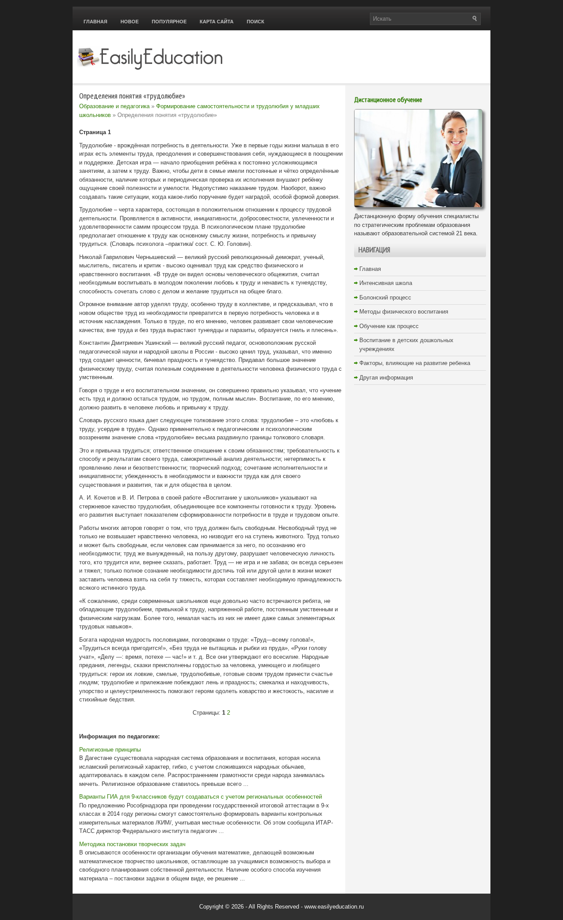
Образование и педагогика (114, 106)
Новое (130, 21)
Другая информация (386, 377)
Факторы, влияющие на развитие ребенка (414, 363)
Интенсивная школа (385, 283)
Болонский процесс (385, 297)
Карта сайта (217, 21)
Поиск (255, 21)
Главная (95, 21)
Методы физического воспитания (403, 311)
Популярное (169, 21)
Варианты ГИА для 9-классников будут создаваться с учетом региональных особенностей (200, 796)
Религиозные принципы (110, 749)
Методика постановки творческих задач (132, 844)
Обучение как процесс (389, 326)
